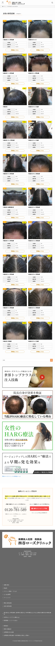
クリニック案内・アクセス (10, 591)
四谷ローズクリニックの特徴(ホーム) (11, 476)
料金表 (5, 588)
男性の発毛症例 (8, 603)
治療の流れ (6, 584)
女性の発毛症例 (8, 606)
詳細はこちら (15, 50)
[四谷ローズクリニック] (17, 2)
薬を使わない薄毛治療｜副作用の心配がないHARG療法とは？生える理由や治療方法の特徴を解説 (27, 613)
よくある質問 (7, 594)
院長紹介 (6, 625)
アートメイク (7, 597)
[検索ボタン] (52, 2)
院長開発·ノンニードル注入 (10, 620)
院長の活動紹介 (8, 629)
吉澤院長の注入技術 (9, 632)
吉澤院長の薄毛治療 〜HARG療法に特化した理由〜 (16, 635)
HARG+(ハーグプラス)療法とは (11, 617)
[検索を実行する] (51, 360)
